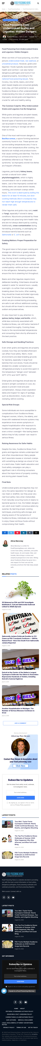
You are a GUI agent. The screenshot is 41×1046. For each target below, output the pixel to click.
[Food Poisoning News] (20, 3)
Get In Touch (33, 1027)
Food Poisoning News (10, 20)
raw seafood (30, 61)
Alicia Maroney (13, 36)
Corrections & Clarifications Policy (19, 1017)
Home (16, 1008)
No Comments (14, 39)
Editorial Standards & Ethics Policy (19, 1011)
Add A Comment (20, 723)
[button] (4, 991)
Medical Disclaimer (25, 1020)
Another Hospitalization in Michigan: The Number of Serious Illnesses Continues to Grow (18, 710)
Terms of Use (21, 1027)
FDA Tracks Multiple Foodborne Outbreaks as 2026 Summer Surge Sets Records (26, 855)
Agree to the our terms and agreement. (21, 986)
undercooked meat (16, 61)
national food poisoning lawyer (15, 79)
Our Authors (11, 1020)
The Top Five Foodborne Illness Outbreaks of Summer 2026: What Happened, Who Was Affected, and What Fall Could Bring (26, 840)
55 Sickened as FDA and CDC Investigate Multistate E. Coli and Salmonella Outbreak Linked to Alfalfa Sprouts (18, 604)
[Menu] (3, 3)
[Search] (38, 3)
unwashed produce (10, 64)
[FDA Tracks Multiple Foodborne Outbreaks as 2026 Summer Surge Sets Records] (7, 855)
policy (26, 986)
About (22, 1008)
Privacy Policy (19, 805)
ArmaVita (34, 1034)
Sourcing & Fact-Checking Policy (19, 1014)
